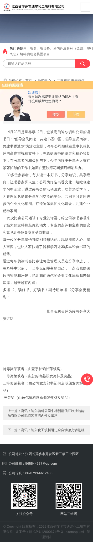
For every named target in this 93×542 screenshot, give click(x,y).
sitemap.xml (75, 532)
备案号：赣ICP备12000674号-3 (39, 532)
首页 (28, 80)
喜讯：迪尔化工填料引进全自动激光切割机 (52, 430)
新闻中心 (44, 80)
